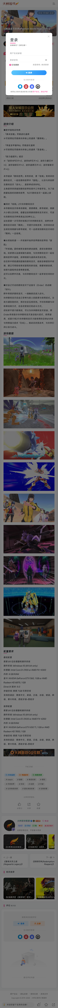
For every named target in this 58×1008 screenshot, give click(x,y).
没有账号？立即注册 (17, 45)
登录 (30, 73)
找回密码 (36, 65)
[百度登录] (32, 86)
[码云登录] (26, 86)
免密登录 (45, 65)
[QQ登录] (20, 86)
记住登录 (15, 65)
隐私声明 (44, 92)
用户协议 (35, 92)
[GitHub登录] (38, 86)
